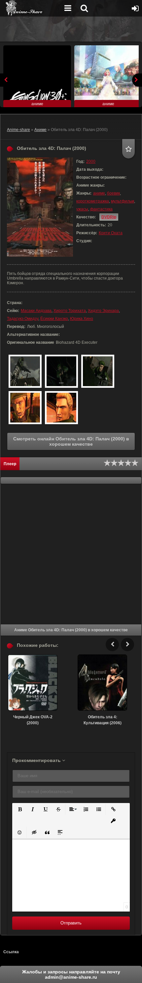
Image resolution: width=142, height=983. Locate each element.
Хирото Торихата (69, 310)
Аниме (40, 129)
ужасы (82, 209)
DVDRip (108, 217)
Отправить (71, 922)
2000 (90, 161)
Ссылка (11, 952)
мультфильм (122, 201)
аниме (99, 193)
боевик (113, 193)
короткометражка (92, 201)
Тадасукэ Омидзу (22, 318)
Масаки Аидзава (36, 310)
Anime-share (18, 129)
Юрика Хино (81, 318)
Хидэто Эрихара (103, 310)
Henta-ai (31, 8)
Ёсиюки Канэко (54, 318)
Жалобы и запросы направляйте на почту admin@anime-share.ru (71, 974)
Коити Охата (111, 233)
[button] (19, 809)
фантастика (101, 209)
